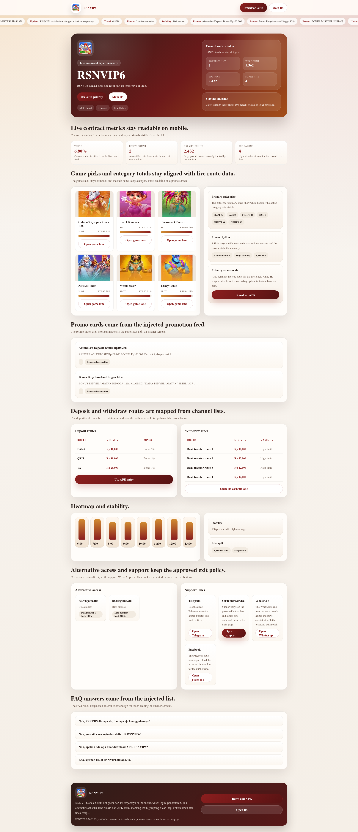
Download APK (245, 295)
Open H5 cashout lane (234, 488)
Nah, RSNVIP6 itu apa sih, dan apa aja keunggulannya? (114, 721)
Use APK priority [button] (92, 97)
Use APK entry (124, 479)
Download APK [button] (253, 8)
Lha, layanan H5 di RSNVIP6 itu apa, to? (105, 759)
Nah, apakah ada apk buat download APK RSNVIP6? (113, 747)
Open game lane (94, 244)
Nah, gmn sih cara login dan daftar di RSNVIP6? (110, 734)
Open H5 (242, 810)
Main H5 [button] (278, 8)
